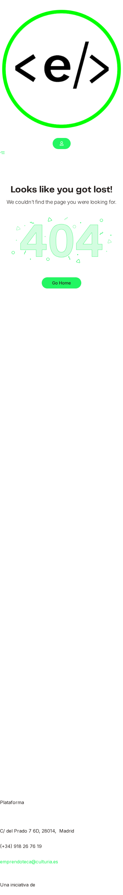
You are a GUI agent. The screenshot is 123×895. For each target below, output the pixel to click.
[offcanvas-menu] (2, 152)
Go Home (61, 283)
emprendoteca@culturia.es (29, 862)
